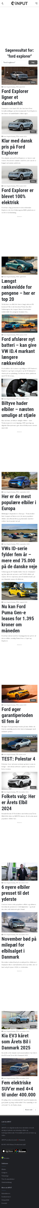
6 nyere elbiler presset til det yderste (16, 893)
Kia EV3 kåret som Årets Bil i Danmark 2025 (16, 1042)
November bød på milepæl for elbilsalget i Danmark (19, 948)
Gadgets (4, 1173)
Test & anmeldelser (8, 1179)
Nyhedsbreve (6, 1193)
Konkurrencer (6, 1197)
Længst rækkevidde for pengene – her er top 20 (18, 290)
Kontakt (4, 1203)
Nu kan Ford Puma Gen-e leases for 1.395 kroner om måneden (18, 619)
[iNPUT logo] (19, 3)
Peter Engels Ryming (9, 87)
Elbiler (4, 1169)
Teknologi (5, 1176)
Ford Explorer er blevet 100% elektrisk (18, 196)
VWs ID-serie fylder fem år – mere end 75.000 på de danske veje (19, 557)
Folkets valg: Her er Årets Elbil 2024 (18, 802)
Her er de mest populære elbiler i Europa (19, 502)
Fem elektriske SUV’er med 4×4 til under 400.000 (19, 1089)
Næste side (28, 1110)
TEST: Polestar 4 (18, 759)
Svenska (6, 1158)
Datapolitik (5, 1200)
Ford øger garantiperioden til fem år (17, 715)
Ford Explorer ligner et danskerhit (15, 97)
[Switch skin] (3, 4)
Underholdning (7, 1182)
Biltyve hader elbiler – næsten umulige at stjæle (19, 409)
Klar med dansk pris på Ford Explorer (17, 147)
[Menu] (36, 4)
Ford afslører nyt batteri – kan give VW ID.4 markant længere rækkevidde (19, 351)
